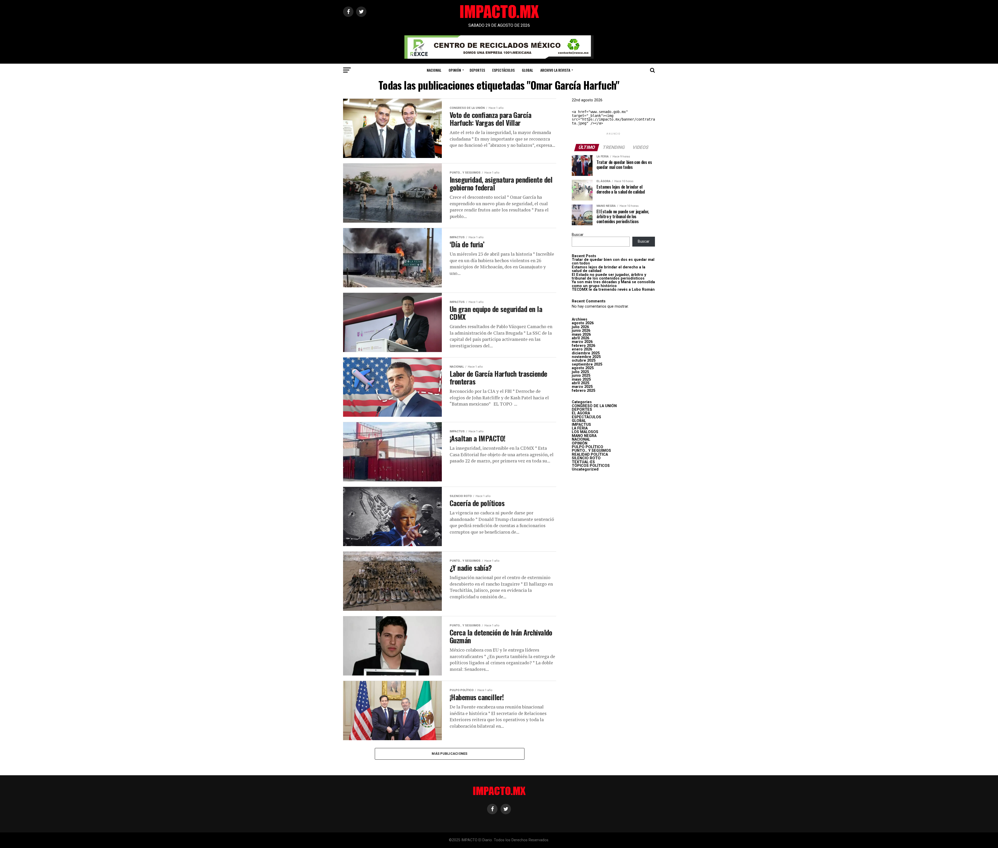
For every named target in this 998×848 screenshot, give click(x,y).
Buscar (577, 235)
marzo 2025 (582, 387)
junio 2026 (581, 330)
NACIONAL (434, 70)
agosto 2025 (583, 368)
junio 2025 (581, 375)
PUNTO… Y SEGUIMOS (591, 450)
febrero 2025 (583, 390)
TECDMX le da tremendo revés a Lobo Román (613, 289)
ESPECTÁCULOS (503, 70)
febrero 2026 (583, 345)
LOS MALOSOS (585, 432)
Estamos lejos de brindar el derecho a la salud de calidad (608, 269)
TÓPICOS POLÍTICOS (591, 465)
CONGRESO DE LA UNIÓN (594, 406)
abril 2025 (580, 383)
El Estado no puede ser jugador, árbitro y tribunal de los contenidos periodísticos (609, 277)
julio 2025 (580, 372)
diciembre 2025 (586, 353)
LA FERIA (580, 428)
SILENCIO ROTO (586, 458)
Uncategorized (585, 469)
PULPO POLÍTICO (587, 447)
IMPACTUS (581, 424)
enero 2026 (582, 349)
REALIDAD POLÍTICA (590, 454)
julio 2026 (580, 327)
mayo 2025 (581, 379)
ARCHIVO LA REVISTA (555, 70)
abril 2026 (580, 338)
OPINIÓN (455, 70)
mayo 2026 (581, 334)
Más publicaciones (449, 754)
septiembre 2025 (587, 364)
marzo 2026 (582, 342)
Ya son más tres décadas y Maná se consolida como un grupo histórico (613, 284)
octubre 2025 (583, 360)
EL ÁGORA (581, 413)
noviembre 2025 (586, 357)
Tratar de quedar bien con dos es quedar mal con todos (613, 261)
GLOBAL (527, 70)
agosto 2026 (583, 323)
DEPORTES (477, 70)
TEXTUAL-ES (583, 462)
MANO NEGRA (584, 436)
